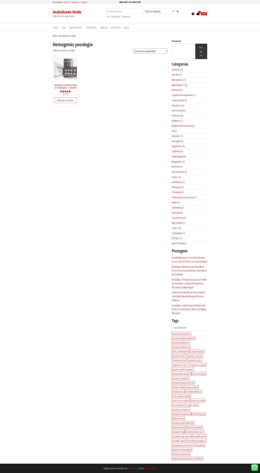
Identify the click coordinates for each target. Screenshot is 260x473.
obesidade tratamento (193, 391)
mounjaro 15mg (178, 387)
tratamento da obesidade (181, 454)
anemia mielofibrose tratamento (183, 338)
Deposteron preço (194, 360)
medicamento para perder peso (183, 382)
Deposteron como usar (194, 356)
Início (55, 35)
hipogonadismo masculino (181, 373)
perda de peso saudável (181, 400)
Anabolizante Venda (67, 11)
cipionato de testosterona (181, 347)
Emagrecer (84, 2)
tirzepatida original (179, 440)
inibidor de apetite (199, 373)
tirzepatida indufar (199, 436)
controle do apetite (197, 351)
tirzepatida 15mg (178, 431)
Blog (126, 27)
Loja (63, 27)
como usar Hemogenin (180, 351)
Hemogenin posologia (197, 364)
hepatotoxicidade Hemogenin (183, 369)
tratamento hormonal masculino (183, 458)
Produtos (115, 27)
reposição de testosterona (181, 414)
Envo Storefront (150, 468)
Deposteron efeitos (179, 360)
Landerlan (66, 2)
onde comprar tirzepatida (181, 396)
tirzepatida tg (200, 445)
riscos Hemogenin (199, 414)
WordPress (132, 468)
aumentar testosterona (180, 342)
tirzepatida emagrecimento (182, 436)
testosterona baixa (179, 427)
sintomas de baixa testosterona (183, 422)
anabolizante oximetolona (181, 333)
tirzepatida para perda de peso (183, 445)
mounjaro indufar (191, 387)
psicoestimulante (178, 405)
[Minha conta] (192, 13)
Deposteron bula (178, 356)
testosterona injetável (194, 427)
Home (55, 27)
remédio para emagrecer (181, 409)
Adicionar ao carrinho (65, 100)
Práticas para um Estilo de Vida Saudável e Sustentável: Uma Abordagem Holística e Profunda (188, 296)
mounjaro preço (178, 391)
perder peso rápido (198, 400)
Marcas (103, 27)
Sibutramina (75, 2)
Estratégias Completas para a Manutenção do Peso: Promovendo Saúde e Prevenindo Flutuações (189, 309)
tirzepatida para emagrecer (196, 440)
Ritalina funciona (178, 418)
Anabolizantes (75, 27)
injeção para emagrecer (181, 378)
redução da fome (192, 405)
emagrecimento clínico (180, 364)
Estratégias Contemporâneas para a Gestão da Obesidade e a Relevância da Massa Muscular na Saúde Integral (189, 283)
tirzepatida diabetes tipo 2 (195, 431)
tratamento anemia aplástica (182, 449)
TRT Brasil (199, 458)
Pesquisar (176, 41)
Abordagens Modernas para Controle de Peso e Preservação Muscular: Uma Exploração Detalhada (189, 270)
